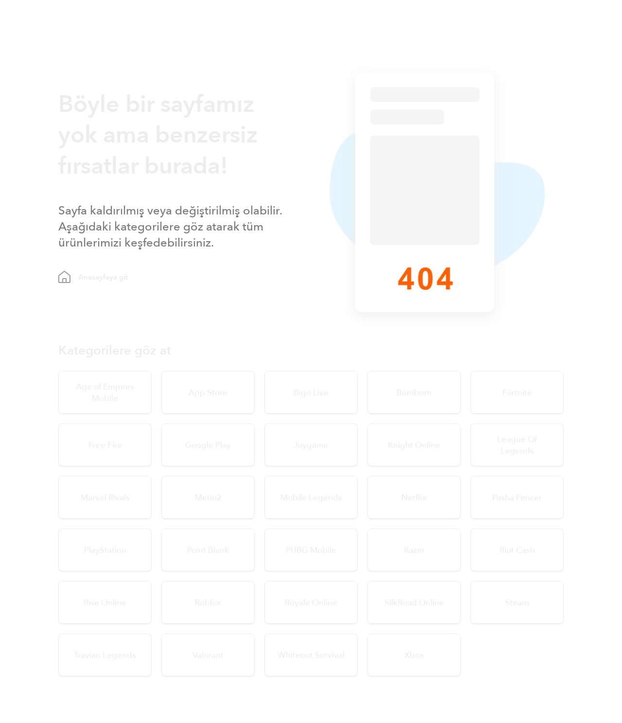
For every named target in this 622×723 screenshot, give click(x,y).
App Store (208, 392)
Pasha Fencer (517, 497)
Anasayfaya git (103, 277)
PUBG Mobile (311, 550)
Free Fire (105, 445)
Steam (517, 602)
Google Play (208, 445)
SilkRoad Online (414, 602)
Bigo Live (311, 392)
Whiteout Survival (311, 655)
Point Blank (208, 550)
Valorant (208, 655)
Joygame (311, 445)
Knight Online (414, 445)
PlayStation (105, 550)
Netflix (414, 497)
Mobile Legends (311, 497)
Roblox (208, 602)
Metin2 (208, 497)
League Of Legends (517, 445)
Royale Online (311, 602)
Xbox (414, 655)
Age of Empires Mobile (105, 392)
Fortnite (517, 392)
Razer (414, 550)
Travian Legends (105, 655)
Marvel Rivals (105, 497)
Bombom (414, 392)
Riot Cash (517, 550)
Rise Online (105, 602)
